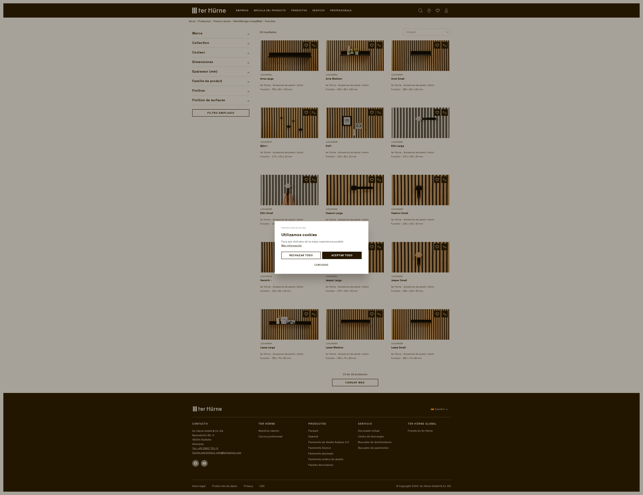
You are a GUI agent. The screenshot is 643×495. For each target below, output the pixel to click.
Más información (291, 245)
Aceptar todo (342, 255)
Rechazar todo (301, 255)
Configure (321, 264)
